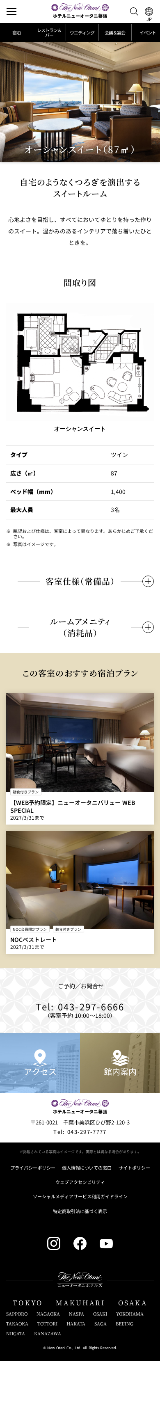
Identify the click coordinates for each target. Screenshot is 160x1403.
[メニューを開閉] (11, 11)
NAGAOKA (48, 1313)
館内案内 (120, 1071)
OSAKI (100, 1313)
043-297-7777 (79, 1132)
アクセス (40, 1071)
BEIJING (124, 1323)
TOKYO (28, 1303)
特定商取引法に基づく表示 (80, 1211)
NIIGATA (15, 1333)
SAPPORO (16, 1313)
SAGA (100, 1323)
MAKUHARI (80, 1303)
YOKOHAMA (130, 1313)
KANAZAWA (47, 1333)
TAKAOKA (17, 1323)
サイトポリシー (134, 1167)
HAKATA (75, 1323)
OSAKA (132, 1303)
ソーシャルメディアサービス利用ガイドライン (80, 1196)
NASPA (76, 1313)
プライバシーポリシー (32, 1167)
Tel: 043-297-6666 (80, 1006)
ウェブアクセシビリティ (80, 1182)
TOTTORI (47, 1323)
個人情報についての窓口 (87, 1167)
